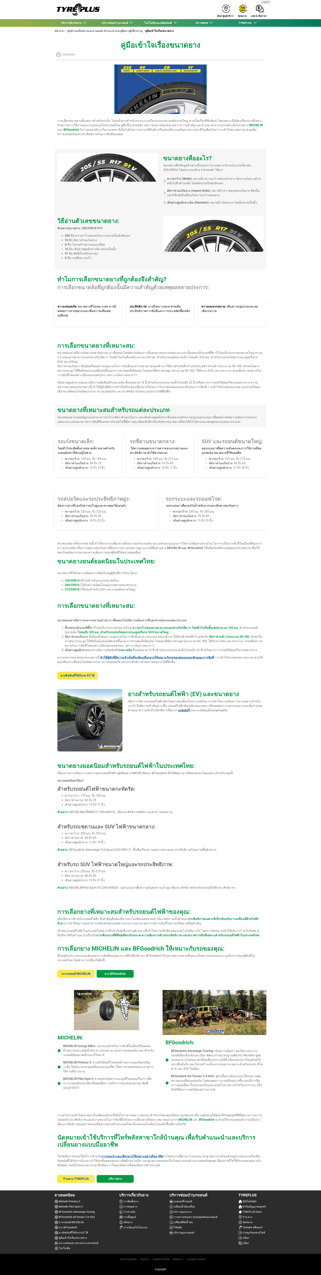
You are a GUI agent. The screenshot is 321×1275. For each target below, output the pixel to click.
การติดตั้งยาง (130, 1201)
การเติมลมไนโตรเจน (135, 1227)
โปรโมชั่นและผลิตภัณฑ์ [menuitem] (159, 22)
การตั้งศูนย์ (129, 1217)
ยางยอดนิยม (65, 1195)
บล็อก (245, 1237)
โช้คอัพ (177, 1227)
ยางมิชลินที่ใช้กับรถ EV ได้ (73, 1232)
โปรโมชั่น (64, 1248)
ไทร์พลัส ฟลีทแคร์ (252, 1227)
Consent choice (196, 1259)
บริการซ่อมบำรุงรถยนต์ (188, 1195)
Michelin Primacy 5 (69, 1201)
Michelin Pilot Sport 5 (70, 1206)
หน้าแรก (59, 30)
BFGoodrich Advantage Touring (76, 1211)
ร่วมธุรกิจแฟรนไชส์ (253, 1232)
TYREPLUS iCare (252, 1211)
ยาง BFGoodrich (67, 1227)
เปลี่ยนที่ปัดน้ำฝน (183, 1222)
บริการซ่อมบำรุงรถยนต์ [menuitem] (115, 22)
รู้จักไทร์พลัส (249, 1201)
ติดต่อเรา (178, 1259)
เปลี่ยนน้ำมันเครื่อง (184, 1206)
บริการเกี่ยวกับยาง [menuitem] (72, 22)
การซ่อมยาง (130, 1206)
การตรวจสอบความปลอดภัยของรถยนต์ (195, 1217)
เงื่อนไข (144, 1259)
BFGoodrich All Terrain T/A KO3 (76, 1217)
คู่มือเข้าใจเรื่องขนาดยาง (72, 1237)
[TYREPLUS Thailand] (77, 9)
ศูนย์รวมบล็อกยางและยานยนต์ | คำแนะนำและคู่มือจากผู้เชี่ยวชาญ (104, 30)
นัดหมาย (247, 1222)
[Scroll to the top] (311, 1267)
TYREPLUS (248, 1195)
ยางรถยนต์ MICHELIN (71, 1222)
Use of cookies (128, 1259)
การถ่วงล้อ (129, 1211)
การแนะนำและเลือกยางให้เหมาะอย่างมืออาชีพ (132, 1156)
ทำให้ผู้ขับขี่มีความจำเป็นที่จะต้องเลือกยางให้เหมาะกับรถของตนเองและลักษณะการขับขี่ (157, 657)
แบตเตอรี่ (184, 710)
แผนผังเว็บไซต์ (161, 1259)
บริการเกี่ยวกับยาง (134, 1195)
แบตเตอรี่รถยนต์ (182, 1201)
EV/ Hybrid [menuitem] (202, 22)
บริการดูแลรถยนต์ (183, 1232)
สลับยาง (128, 1222)
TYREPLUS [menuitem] (246, 22)
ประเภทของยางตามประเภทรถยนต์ (78, 1243)
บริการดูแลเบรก (182, 1211)
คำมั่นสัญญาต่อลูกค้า (254, 1206)
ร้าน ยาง (247, 1217)
